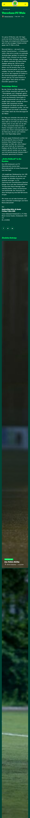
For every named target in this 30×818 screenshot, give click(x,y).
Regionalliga (6, 9)
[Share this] (3, 228)
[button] (4, 4)
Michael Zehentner (8, 16)
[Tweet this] (8, 228)
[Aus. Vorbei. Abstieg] (15, 404)
